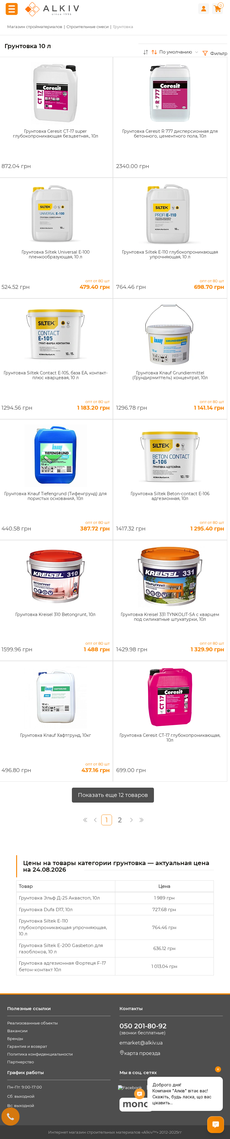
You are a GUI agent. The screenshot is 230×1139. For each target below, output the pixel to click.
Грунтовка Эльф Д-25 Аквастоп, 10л (59, 898)
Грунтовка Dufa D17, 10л (45, 909)
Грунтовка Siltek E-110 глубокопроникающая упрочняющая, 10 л (63, 927)
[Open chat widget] (215, 1124)
